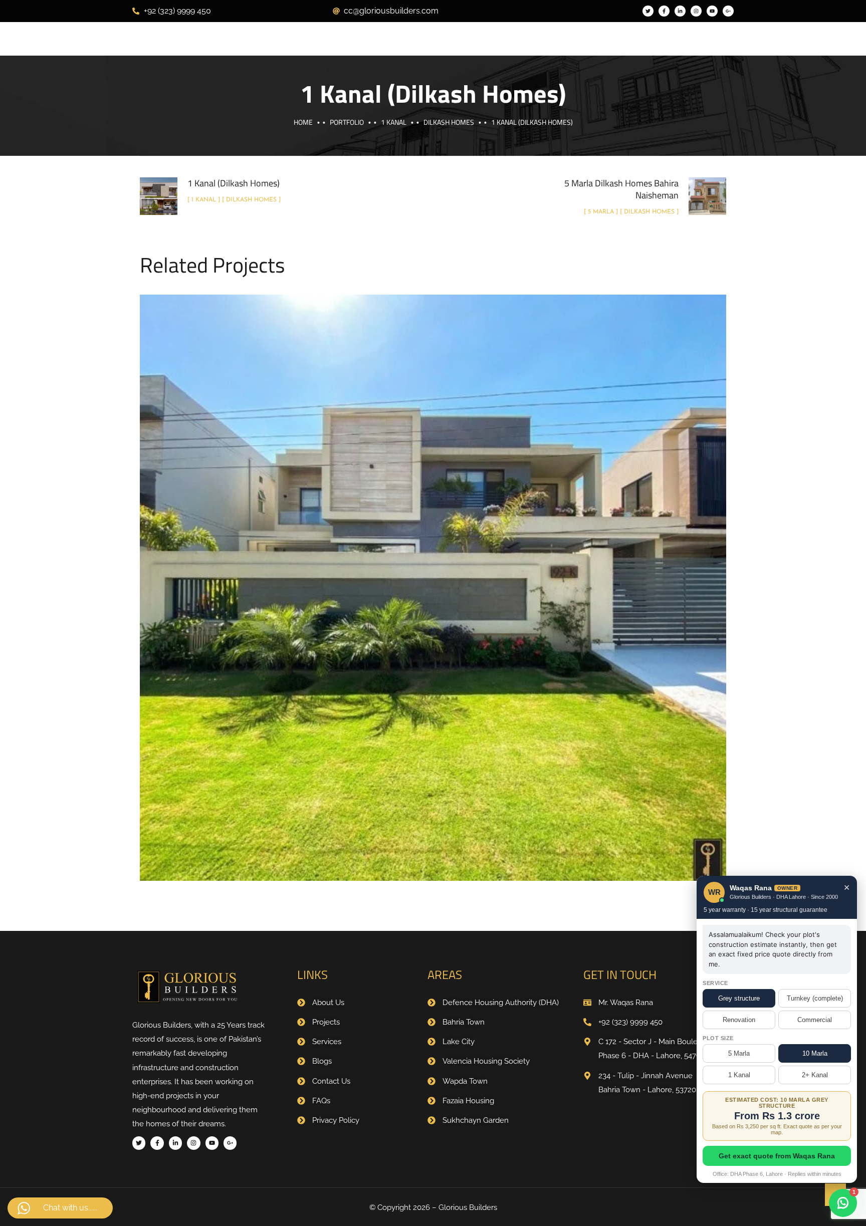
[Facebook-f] (664, 11)
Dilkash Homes (448, 122)
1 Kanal (393, 122)
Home (303, 122)
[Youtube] (712, 11)
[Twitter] (648, 11)
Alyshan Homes (456, 600)
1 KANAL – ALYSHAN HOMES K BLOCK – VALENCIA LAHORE (433, 577)
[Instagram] (696, 11)
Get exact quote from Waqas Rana (777, 1156)
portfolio (347, 122)
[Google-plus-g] (728, 11)
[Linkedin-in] (680, 11)
